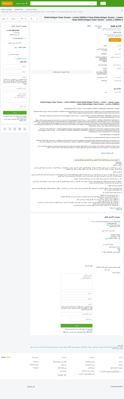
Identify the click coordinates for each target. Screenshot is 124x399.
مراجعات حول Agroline (88, 371)
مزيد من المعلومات (21, 58)
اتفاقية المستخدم (21, 117)
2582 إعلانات (109, 225)
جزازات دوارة (59, 347)
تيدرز (37, 347)
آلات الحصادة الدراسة (108, 347)
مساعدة (120, 364)
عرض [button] (106, 238)
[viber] (119, 241)
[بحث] (95, 3)
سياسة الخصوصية (74, 329)
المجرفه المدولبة (51, 347)
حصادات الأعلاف (87, 347)
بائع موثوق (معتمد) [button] (111, 223)
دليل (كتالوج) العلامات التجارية (87, 374)
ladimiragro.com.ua (114, 247)
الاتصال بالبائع (114, 40)
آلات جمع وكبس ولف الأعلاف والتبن (73, 347)
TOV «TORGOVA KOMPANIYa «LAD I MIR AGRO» (105, 221)
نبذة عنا (121, 361)
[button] (36, 18)
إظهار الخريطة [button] (89, 266)
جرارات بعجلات (118, 347)
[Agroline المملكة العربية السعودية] (115, 3)
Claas (105, 45)
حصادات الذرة (42, 347)
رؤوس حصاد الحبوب (97, 347)
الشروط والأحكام (90, 361)
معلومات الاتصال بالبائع (117, 368)
